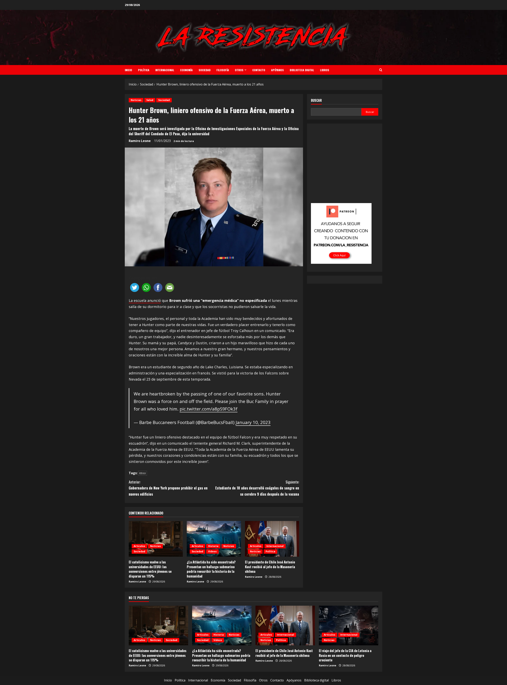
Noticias (136, 100)
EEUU (142, 473)
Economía (186, 70)
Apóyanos (277, 70)
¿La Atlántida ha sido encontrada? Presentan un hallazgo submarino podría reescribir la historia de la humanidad (211, 569)
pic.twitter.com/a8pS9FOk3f (208, 409)
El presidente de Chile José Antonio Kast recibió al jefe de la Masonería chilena (270, 566)
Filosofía (222, 70)
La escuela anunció (145, 300)
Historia (213, 546)
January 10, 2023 (253, 422)
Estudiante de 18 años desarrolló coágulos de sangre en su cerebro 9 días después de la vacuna (257, 488)
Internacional (164, 70)
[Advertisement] (344, 166)
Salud (149, 100)
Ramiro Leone (140, 141)
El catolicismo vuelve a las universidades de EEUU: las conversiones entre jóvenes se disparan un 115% (150, 569)
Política (143, 70)
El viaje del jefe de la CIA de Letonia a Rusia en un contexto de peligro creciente (345, 655)
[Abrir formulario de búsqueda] (380, 70)
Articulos (139, 546)
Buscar (316, 100)
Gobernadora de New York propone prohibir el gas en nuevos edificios (168, 488)
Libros (324, 70)
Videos (212, 551)
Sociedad (205, 70)
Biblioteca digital (302, 70)
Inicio (128, 70)
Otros (239, 70)
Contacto (258, 70)
